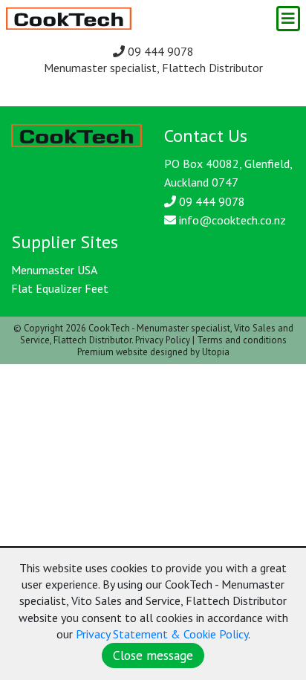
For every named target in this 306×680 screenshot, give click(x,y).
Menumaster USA (54, 269)
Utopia (216, 352)
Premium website (112, 352)
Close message (153, 655)
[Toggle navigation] (288, 18)
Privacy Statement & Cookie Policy (162, 633)
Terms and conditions (242, 340)
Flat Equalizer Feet (59, 288)
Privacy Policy (162, 340)
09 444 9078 (159, 51)
